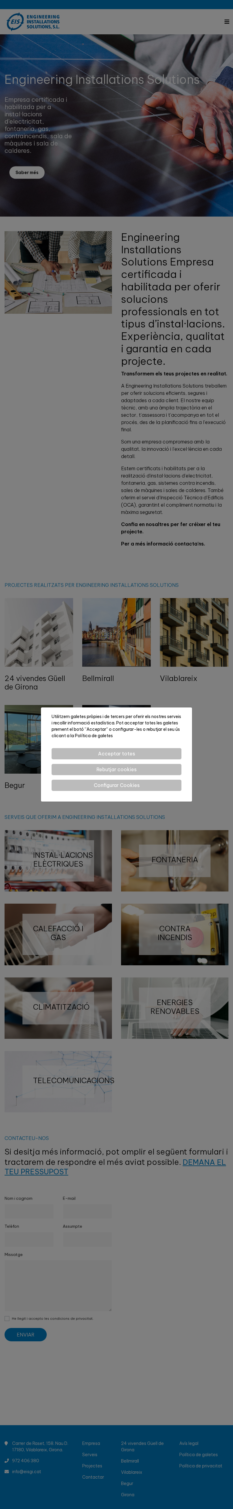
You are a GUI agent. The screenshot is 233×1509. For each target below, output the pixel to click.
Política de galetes (94, 735)
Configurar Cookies (117, 785)
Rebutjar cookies (116, 769)
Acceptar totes (116, 754)
